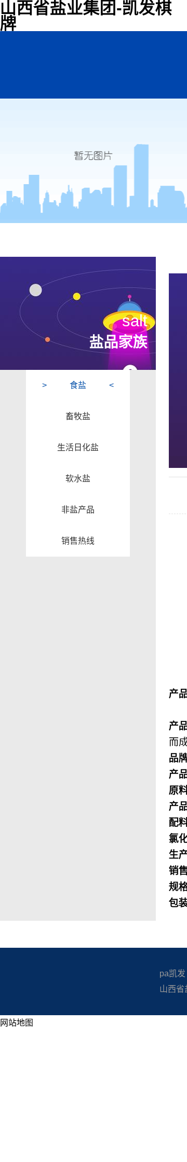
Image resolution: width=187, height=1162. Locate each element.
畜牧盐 (77, 416)
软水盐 (77, 478)
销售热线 (78, 540)
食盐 (78, 385)
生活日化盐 (78, 447)
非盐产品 (78, 509)
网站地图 (16, 1022)
